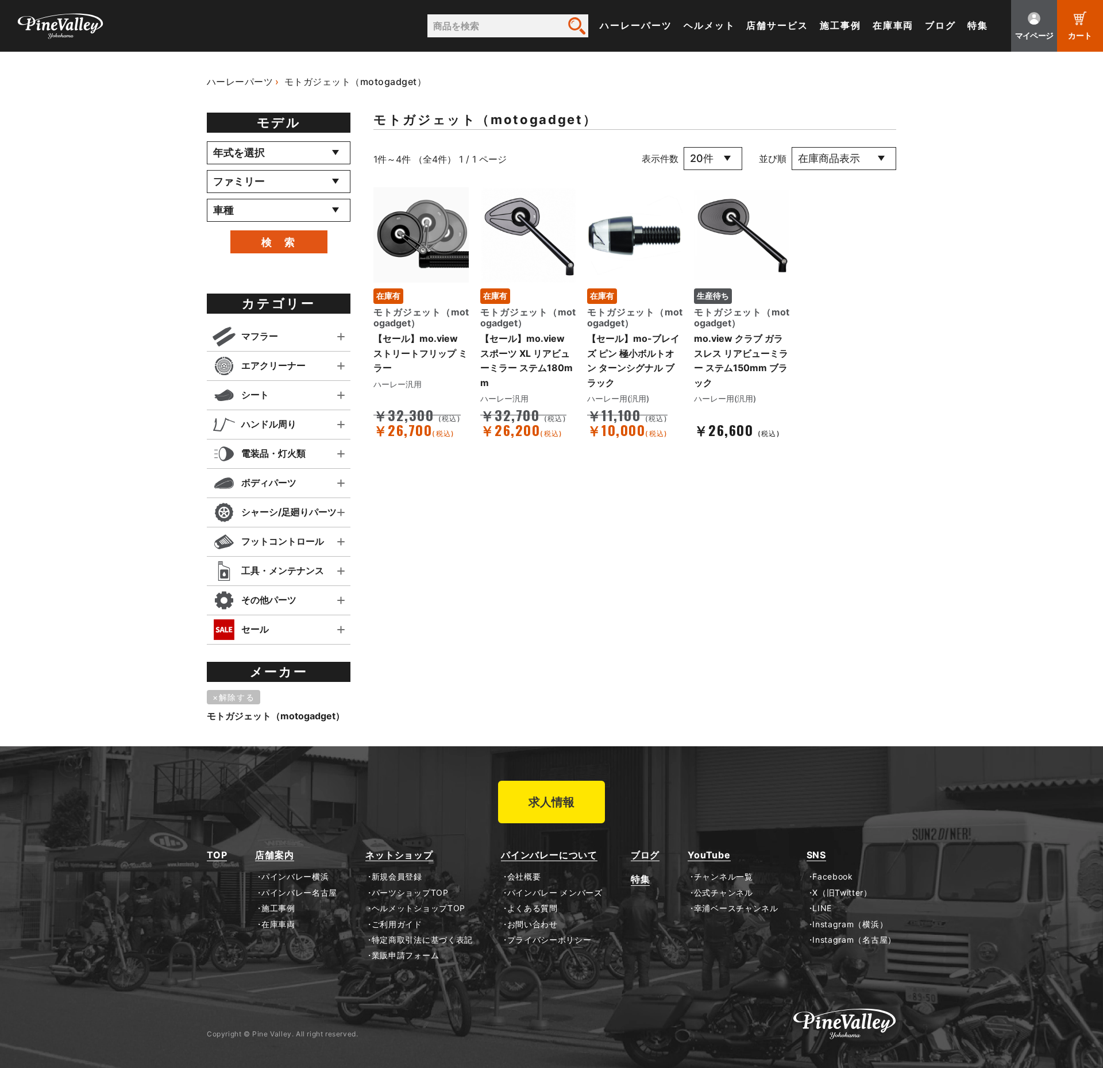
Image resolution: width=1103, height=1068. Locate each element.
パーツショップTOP (410, 892)
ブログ (940, 25)
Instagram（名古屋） (854, 939)
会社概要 (524, 876)
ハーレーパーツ (636, 25)
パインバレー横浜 (295, 876)
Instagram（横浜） (850, 924)
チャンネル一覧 (723, 876)
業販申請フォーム (405, 955)
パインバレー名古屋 (299, 892)
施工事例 (840, 25)
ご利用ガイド (397, 924)
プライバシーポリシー (549, 939)
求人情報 (551, 802)
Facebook (832, 876)
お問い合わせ (532, 924)
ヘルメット (709, 25)
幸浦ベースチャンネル (736, 908)
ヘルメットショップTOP (418, 908)
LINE (822, 908)
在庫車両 (893, 25)
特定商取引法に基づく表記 (422, 939)
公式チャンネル (723, 892)
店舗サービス (777, 25)
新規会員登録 (397, 876)
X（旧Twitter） (842, 892)
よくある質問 (532, 908)
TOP (217, 855)
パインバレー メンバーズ (555, 892)
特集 (977, 25)
